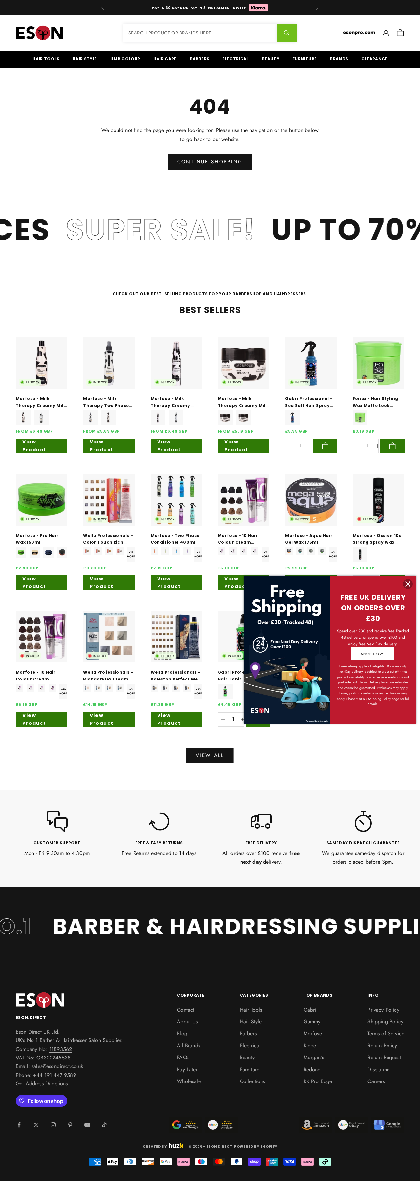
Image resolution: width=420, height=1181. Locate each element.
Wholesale (188, 1081)
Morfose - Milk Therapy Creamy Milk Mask (243, 402)
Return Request (384, 1057)
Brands (339, 59)
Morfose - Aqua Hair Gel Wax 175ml (308, 539)
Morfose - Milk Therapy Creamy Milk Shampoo (41, 402)
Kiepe (310, 1045)
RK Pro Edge (318, 1081)
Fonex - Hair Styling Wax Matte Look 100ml (375, 402)
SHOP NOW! (373, 653)
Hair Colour (125, 59)
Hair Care (164, 59)
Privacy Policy (383, 1010)
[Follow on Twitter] (36, 1125)
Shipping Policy (385, 1021)
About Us (187, 1021)
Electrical (235, 59)
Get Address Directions (42, 1083)
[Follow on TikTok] (104, 1125)
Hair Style (85, 59)
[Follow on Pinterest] (70, 1125)
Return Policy (382, 1045)
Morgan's (314, 1057)
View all (210, 755)
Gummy (312, 1021)
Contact (185, 1010)
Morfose (313, 1033)
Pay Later (187, 1069)
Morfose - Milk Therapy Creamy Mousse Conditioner (174, 402)
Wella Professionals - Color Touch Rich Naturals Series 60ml (108, 539)
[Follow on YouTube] (87, 1125)
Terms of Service (386, 1033)
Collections (252, 1081)
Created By (155, 1146)
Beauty (270, 59)
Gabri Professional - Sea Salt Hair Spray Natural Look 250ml (308, 402)
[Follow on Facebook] (19, 1125)
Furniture (304, 59)
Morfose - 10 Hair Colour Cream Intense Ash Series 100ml (37, 675)
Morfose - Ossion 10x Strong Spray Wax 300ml (377, 539)
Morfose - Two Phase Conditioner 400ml (175, 539)
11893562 (60, 1049)
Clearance (374, 59)
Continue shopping (210, 161)
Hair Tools (45, 59)
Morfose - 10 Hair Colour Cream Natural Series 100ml (242, 539)
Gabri (310, 1010)
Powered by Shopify (255, 1146)
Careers (376, 1081)
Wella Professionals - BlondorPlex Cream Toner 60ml (108, 675)
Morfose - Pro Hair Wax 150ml (37, 539)
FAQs (183, 1057)
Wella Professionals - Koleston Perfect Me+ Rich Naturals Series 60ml (175, 675)
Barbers (200, 59)
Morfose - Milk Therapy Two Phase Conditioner (106, 402)
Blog (182, 1033)
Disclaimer (379, 1069)
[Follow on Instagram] (53, 1125)
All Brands (188, 1045)
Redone (312, 1069)
